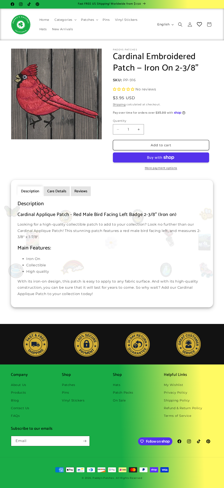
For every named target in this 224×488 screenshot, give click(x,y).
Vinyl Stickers (73, 400)
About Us (18, 385)
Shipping (119, 104)
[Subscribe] (84, 441)
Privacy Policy (175, 392)
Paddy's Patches (103, 477)
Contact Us (20, 408)
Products (18, 392)
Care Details (56, 191)
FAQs (15, 416)
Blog (15, 400)
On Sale (119, 400)
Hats (116, 385)
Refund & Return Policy (183, 408)
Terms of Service (177, 416)
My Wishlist (173, 385)
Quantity (119, 120)
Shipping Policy (177, 400)
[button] (65, 19)
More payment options (161, 168)
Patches (68, 385)
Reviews (80, 191)
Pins (65, 392)
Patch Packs (123, 392)
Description (30, 191)
